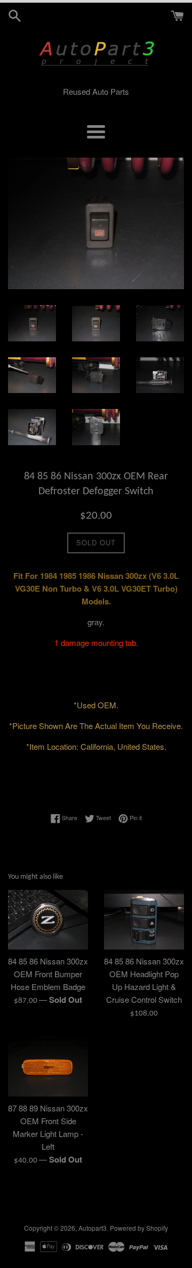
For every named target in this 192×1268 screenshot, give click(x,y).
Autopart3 (92, 1227)
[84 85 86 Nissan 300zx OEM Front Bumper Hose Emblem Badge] (48, 920)
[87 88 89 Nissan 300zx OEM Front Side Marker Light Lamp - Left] (48, 1066)
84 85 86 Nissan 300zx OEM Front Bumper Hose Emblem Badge (48, 973)
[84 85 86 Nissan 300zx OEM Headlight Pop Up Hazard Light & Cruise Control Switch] (144, 920)
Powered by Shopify (139, 1227)
